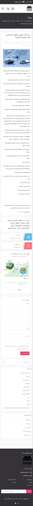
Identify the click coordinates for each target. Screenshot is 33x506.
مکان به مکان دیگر (25, 228)
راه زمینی (23, 223)
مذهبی (27, 401)
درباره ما (14, 482)
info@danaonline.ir (18, 2)
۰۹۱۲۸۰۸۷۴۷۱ (27, 2)
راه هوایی (17, 223)
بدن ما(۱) (26, 278)
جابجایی (15, 220)
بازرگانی (20, 220)
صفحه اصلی (29, 479)
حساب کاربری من (12, 479)
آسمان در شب (28, 427)
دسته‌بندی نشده (26, 380)
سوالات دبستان (26, 387)
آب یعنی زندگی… (27, 435)
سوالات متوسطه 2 (25, 394)
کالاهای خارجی (26, 226)
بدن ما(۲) (28, 420)
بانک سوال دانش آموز (25, 373)
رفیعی (14, 42)
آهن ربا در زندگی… (26, 431)
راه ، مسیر (10, 220)
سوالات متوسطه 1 (25, 390)
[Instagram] (17, 503)
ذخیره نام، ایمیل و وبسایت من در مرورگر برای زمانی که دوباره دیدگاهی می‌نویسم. (17, 347)
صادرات (12, 223)
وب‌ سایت (27, 336)
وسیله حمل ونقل (12, 228)
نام (28, 322)
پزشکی (27, 376)
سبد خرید (30, 485)
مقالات (6, 42)
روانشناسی (27, 383)
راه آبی (27, 223)
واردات (18, 228)
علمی (8, 42)
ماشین (12, 226)
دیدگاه (27, 303)
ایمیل (27, 329)
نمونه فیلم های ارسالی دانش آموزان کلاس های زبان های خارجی (16, 408)
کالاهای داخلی (18, 226)
